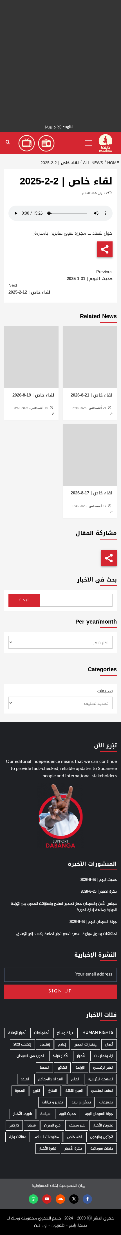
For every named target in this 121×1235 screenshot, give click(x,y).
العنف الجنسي (102, 1090)
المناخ (52, 1090)
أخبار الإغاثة (17, 1033)
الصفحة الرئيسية (100, 1079)
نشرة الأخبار (73, 1148)
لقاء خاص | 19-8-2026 (33, 395)
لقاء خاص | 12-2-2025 (29, 289)
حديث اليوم (67, 1114)
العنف (25, 1079)
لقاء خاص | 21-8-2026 (92, 395)
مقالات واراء (17, 1137)
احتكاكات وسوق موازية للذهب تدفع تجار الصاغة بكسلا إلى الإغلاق (66, 934)
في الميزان (52, 1125)
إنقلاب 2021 (22, 1044)
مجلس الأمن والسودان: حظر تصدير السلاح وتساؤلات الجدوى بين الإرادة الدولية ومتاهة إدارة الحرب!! (64, 907)
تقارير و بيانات (52, 1102)
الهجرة (20, 1090)
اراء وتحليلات (103, 1056)
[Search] (7, 142)
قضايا (32, 1125)
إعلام (62, 1044)
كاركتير (14, 1125)
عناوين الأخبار (103, 1125)
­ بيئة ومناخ (65, 1033)
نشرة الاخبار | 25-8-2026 (99, 892)
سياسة (45, 1114)
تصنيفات (105, 691)
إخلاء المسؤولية (45, 1186)
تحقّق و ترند (81, 1102)
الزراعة (80, 1067)
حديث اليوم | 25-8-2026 (98, 880)
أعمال (109, 1044)
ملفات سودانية (101, 1148)
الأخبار (81, 1056)
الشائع (62, 1067)
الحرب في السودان (30, 1056)
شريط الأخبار (22, 1114)
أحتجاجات (41, 1033)
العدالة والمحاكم (50, 1079)
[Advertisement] (60, 60)
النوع (36, 1090)
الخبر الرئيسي (103, 1067)
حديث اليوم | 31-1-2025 (90, 275)
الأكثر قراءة (60, 1056)
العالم (75, 1079)
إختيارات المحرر (86, 1044)
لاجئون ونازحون (101, 1137)
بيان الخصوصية (72, 1186)
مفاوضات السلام (47, 1137)
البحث (24, 600)
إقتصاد (45, 1044)
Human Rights (97, 1033)
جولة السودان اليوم (99, 1114)
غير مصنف (77, 1125)
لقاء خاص (74, 1137)
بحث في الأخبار (97, 579)
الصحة (44, 1067)
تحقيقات (106, 1102)
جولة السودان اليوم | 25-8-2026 (93, 922)
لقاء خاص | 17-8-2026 (92, 493)
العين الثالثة (74, 1090)
